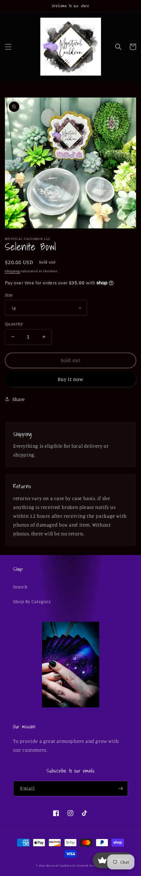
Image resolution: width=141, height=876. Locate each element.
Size (9, 294)
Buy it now (70, 379)
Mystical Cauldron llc (61, 865)
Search (20, 586)
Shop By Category (32, 601)
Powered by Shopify (91, 865)
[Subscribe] (120, 788)
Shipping (12, 271)
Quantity (14, 323)
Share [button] (18, 399)
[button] (8, 47)
